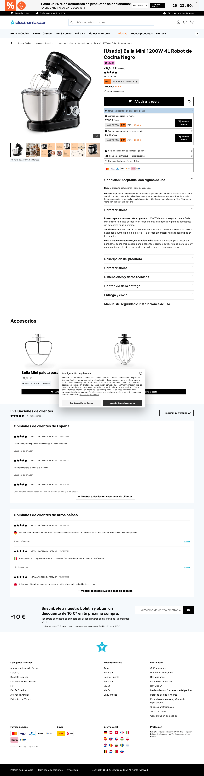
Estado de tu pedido (161, 681)
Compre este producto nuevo (121, 116)
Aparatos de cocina (45, 43)
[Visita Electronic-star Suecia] (122, 745)
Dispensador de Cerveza (23, 681)
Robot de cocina (66, 43)
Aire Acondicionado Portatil (25, 668)
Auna (106, 668)
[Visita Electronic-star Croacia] (105, 745)
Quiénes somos (158, 668)
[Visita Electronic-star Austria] (111, 732)
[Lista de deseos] (185, 22)
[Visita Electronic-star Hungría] (122, 738)
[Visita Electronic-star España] (105, 738)
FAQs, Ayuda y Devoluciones (181, 13)
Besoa (107, 685)
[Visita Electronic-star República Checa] (116, 738)
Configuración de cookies (163, 715)
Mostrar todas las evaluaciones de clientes (106, 496)
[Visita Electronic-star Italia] (127, 732)
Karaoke (14, 672)
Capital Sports (111, 677)
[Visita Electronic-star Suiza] (116, 732)
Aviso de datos (158, 711)
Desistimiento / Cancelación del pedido (171, 690)
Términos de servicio (179, 734)
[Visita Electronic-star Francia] (122, 732)
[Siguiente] (197, 34)
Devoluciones (157, 677)
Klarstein (108, 681)
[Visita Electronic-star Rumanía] (111, 745)
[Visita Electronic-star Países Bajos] (111, 751)
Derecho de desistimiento (163, 694)
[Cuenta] (178, 22)
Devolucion (156, 685)
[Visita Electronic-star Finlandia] (127, 745)
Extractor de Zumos (20, 699)
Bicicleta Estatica (19, 677)
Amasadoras (83, 43)
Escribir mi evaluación (177, 413)
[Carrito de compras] (192, 22)
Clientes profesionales (162, 707)
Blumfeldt (109, 672)
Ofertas (122, 33)
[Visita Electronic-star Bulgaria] (116, 745)
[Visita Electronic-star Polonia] (127, 738)
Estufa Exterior (18, 690)
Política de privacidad (158, 734)
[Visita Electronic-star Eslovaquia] (111, 738)
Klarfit (107, 690)
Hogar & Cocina (24, 43)
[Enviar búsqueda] (71, 22)
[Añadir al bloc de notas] (189, 101)
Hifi (12, 685)
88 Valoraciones (110, 76)
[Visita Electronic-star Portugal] (116, 751)
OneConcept (110, 694)
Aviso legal (72, 770)
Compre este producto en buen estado (125, 131)
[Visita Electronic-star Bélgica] (105, 751)
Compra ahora (156, 5)
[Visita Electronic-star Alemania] (105, 732)
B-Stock (161, 33)
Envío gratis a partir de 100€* (53, 13)
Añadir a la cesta (146, 101)
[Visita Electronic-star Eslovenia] (122, 751)
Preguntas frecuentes (161, 672)
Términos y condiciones (50, 770)
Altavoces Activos (19, 694)
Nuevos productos (141, 33)
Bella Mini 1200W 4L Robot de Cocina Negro (113, 43)
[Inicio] (13, 43)
